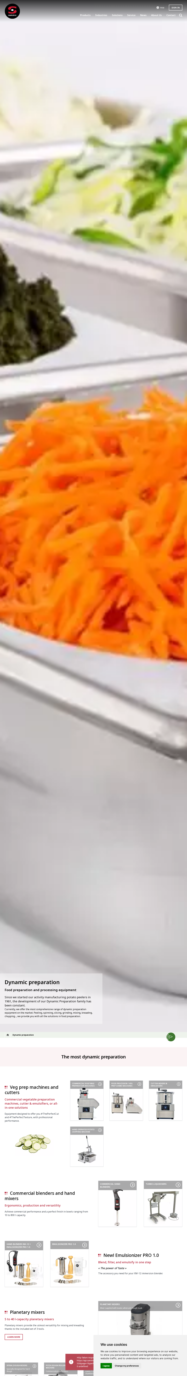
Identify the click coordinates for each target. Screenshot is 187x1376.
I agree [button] (106, 1365)
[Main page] (12, 11)
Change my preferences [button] (127, 1365)
